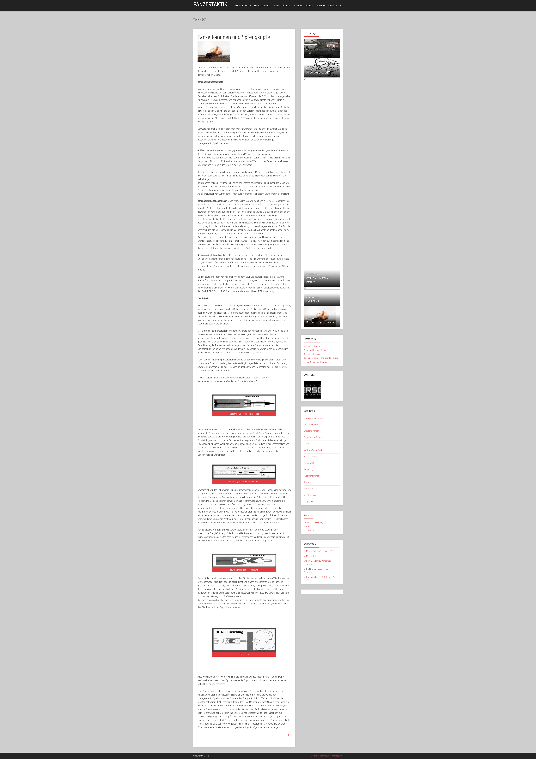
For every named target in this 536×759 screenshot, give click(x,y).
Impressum (309, 531)
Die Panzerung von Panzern (320, 322)
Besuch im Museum (312, 354)
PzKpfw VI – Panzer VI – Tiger (326, 551)
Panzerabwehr (310, 457)
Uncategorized (310, 495)
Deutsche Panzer (243, 6)
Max (308, 551)
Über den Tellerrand (312, 346)
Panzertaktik (210, 4)
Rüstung (307, 483)
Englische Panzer (262, 6)
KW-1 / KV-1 (312, 301)
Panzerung (308, 470)
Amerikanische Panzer (327, 6)
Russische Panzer (282, 6)
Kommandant (312, 561)
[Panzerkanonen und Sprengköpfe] (214, 51)
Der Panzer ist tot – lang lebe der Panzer (321, 358)
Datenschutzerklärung (313, 523)
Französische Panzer (303, 6)
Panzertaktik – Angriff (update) (317, 350)
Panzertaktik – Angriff (318, 72)
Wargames (308, 502)
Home (306, 527)
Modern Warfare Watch (314, 450)
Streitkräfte (308, 489)
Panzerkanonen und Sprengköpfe (234, 37)
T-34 (308, 53)
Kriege (306, 444)
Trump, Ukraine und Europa (315, 362)
